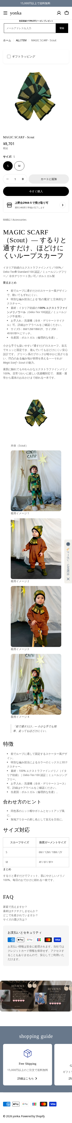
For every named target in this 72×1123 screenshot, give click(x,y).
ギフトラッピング (23, 56)
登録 (62, 28)
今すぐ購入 (36, 191)
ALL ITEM (21, 40)
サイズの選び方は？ (15, 919)
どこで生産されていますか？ (20, 915)
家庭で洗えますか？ (15, 907)
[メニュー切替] (5, 13)
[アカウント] (59, 13)
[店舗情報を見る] (63, 205)
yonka (16, 12)
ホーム (7, 40)
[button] (68, 561)
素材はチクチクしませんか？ (20, 911)
